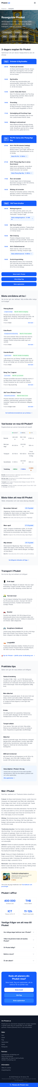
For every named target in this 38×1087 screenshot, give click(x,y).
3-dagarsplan (7, 32)
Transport (13, 36)
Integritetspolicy (6, 1070)
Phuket (5, 3)
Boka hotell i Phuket (19, 274)
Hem (2, 1035)
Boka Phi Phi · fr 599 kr (18, 156)
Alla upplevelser (8, 778)
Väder (4, 36)
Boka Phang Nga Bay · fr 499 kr (20, 173)
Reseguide (4, 1046)
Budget (26, 32)
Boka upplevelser (19, 284)
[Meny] (35, 3)
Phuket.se (3, 8)
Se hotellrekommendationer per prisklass (18, 413)
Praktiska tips (23, 36)
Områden (17, 32)
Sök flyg (19, 995)
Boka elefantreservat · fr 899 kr (20, 253)
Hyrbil (3, 1044)
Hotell (3, 1037)
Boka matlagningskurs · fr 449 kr (20, 218)
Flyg (2, 1040)
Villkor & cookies (6, 1067)
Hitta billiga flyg (19, 279)
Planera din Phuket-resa (20, 1085)
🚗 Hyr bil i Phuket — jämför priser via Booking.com (17, 655)
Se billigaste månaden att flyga (18, 560)
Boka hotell (19, 990)
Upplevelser (4, 1042)
